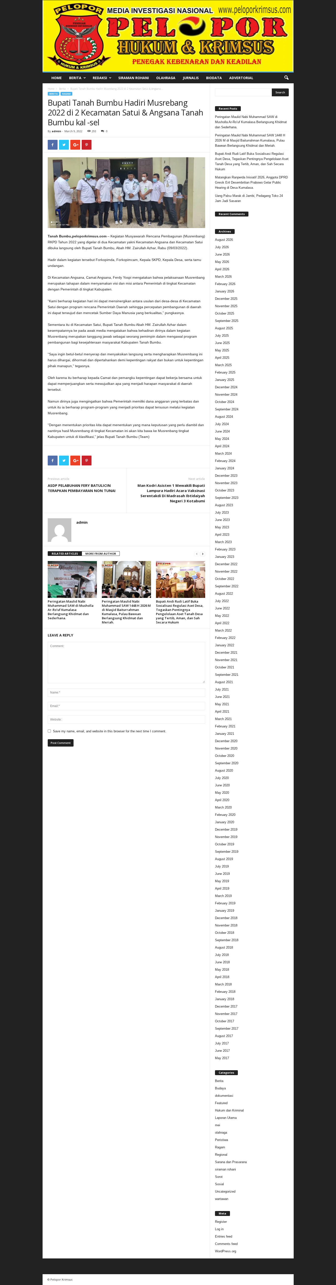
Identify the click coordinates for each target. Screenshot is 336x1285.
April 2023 (222, 534)
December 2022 (226, 564)
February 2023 (225, 549)
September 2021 (226, 675)
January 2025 (224, 380)
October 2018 (224, 933)
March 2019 (223, 896)
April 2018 (222, 977)
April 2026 (222, 269)
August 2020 (224, 770)
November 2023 (226, 483)
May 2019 (222, 881)
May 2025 (222, 350)
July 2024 (222, 424)
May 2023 (222, 527)
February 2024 (225, 461)
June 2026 (222, 254)
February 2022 (225, 638)
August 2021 (224, 682)
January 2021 (224, 734)
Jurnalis (191, 77)
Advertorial (241, 77)
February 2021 (225, 726)
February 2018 (225, 992)
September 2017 (226, 1028)
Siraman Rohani (133, 77)
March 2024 (223, 453)
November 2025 (226, 306)
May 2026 (222, 262)
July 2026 (222, 247)
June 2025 (222, 343)
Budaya (220, 1088)
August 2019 (224, 859)
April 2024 (222, 446)
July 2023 (222, 512)
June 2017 (222, 1051)
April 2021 (222, 711)
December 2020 (226, 741)
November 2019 (226, 837)
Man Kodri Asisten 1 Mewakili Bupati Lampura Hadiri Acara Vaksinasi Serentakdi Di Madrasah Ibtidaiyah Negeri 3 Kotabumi (171, 493)
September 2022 (226, 586)
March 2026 (223, 276)
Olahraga (165, 77)
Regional (221, 1154)
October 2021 (224, 667)
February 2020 (225, 815)
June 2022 (222, 608)
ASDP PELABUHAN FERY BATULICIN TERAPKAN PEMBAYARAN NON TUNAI (82, 488)
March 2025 (223, 365)
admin (56, 131)
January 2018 (224, 999)
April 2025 (222, 358)
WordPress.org (225, 1251)
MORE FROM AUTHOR (100, 553)
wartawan (221, 1199)
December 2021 (226, 652)
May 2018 (222, 969)
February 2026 (225, 284)
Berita (75, 77)
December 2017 (226, 1006)
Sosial (219, 1184)
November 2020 (226, 748)
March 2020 (223, 807)
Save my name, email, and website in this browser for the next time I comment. (109, 731)
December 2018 (226, 918)
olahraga (221, 1132)
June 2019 (222, 874)
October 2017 (224, 1021)
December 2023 (226, 475)
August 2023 (224, 505)
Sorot (219, 1177)
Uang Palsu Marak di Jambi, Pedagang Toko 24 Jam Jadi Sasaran (249, 198)
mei (217, 1125)
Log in (219, 1229)
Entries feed (223, 1236)
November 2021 (226, 660)
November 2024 (226, 394)
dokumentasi (224, 1095)
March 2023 (223, 542)
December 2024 (226, 387)
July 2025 (222, 335)
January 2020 (224, 822)
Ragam (66, 93)
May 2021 (222, 704)
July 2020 (222, 778)
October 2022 (224, 579)
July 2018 (222, 955)
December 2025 (226, 299)
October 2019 (224, 844)
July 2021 (222, 689)
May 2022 (222, 616)
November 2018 (226, 925)
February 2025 (225, 372)
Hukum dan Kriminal (229, 1110)
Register (221, 1222)
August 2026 (224, 240)
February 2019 (225, 903)
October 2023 (224, 490)
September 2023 (226, 498)
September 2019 (226, 851)
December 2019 (226, 829)
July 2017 (222, 1043)
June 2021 (222, 697)
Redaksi (100, 77)
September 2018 (226, 940)
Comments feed (226, 1244)
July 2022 (222, 601)
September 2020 (226, 763)
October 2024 (224, 402)
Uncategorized (225, 1191)
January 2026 (224, 291)
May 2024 (222, 439)
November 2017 (226, 1014)
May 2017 (222, 1058)
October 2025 (224, 313)
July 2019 (222, 866)
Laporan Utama (226, 1118)
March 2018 (223, 984)
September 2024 (226, 409)
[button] (286, 77)
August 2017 (224, 1036)
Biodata (214, 77)
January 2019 (224, 910)
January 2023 (224, 557)
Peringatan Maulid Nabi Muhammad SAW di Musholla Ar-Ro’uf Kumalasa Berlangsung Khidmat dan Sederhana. (70, 609)
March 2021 (223, 719)
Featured (221, 1103)
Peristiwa (221, 1140)
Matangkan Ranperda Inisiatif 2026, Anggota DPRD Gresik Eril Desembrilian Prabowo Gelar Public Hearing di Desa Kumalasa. (251, 182)
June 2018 (222, 962)
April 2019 (222, 888)
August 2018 (224, 947)
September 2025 (226, 321)
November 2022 (226, 571)
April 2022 (222, 623)
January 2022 (224, 645)
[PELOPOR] (168, 36)
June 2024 (222, 431)
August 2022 (224, 593)
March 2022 (223, 630)
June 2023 (222, 520)
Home (56, 77)
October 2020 (224, 756)
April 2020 (222, 800)
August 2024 (224, 417)
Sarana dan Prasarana (231, 1162)
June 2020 (222, 785)
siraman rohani (225, 1169)
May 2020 (222, 792)
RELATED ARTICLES (65, 553)
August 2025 (224, 328)
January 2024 (224, 468)
